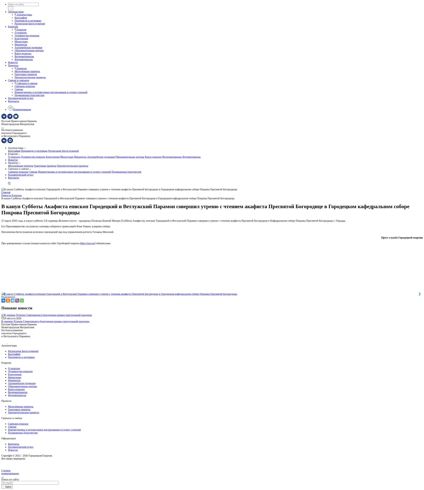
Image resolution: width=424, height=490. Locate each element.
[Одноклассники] (8, 301)
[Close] (2, 477)
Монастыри (66, 156)
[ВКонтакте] (3, 301)
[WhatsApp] (22, 301)
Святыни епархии (18, 171)
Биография (14, 151)
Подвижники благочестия (126, 171)
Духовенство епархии (33, 156)
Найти (8, 487)
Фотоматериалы (191, 156)
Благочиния (52, 156)
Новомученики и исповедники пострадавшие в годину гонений (74, 171)
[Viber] (17, 301)
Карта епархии (153, 156)
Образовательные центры (129, 156)
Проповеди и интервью (34, 151)
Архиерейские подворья (101, 156)
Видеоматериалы (172, 156)
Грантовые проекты (45, 165)
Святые (33, 171)
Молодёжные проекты (20, 165)
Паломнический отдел (20, 174)
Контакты (13, 177)
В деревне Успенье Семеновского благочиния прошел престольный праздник (45, 321)
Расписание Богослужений (63, 151)
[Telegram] (13, 301)
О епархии (14, 156)
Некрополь (80, 156)
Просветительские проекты (72, 165)
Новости (13, 159)
